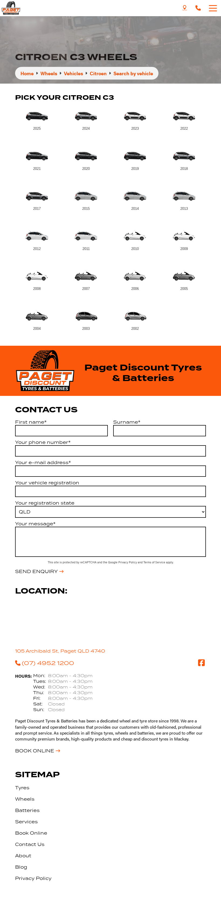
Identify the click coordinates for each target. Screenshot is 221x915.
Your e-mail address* (43, 462)
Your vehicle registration (47, 483)
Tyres (22, 788)
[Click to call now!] (198, 8)
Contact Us (29, 844)
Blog (21, 867)
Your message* (35, 524)
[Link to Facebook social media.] (201, 663)
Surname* (126, 422)
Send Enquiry (36, 571)
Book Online (34, 751)
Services (26, 822)
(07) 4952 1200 (48, 663)
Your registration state (44, 503)
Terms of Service (154, 562)
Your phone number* (43, 442)
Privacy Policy (128, 562)
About (23, 856)
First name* (31, 422)
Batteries (27, 810)
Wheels (24, 799)
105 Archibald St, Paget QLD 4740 (60, 651)
